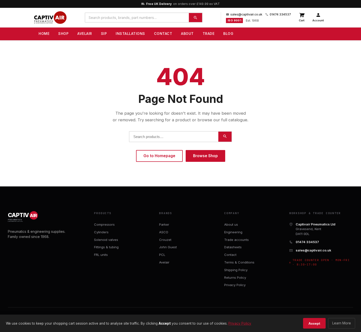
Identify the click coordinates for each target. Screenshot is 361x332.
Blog (228, 33)
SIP (104, 33)
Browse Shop (205, 155)
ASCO (163, 232)
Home (44, 33)
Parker (164, 224)
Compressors (104, 224)
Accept (314, 323)
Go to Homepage (159, 155)
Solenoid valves (106, 240)
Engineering (233, 232)
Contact (163, 33)
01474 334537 (280, 14)
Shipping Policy (236, 270)
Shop (63, 33)
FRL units (101, 255)
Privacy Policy (235, 285)
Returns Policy (235, 277)
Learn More (341, 323)
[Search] (195, 17)
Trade (209, 33)
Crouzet (165, 240)
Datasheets (233, 247)
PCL (162, 255)
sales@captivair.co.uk (246, 14)
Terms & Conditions (239, 262)
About (187, 33)
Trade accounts (236, 240)
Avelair (84, 33)
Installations (130, 33)
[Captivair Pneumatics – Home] (50, 18)
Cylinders (101, 232)
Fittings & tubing (106, 247)
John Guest (168, 247)
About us (231, 224)
